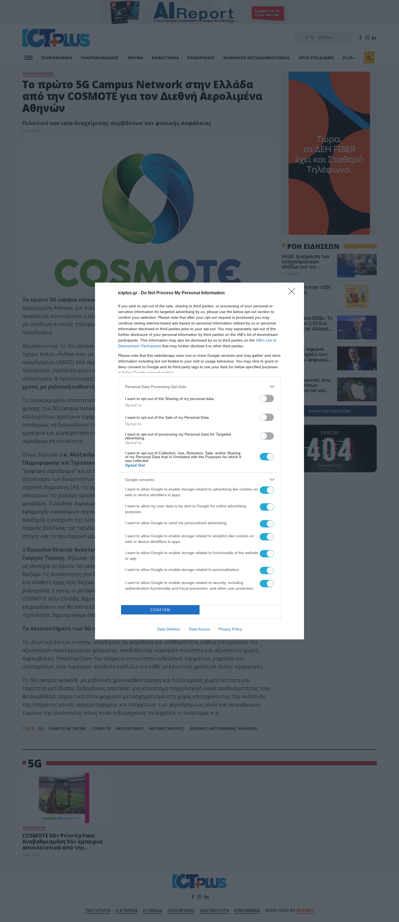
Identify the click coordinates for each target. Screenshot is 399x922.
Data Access (199, 629)
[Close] (293, 293)
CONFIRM (160, 610)
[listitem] (199, 386)
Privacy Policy (230, 629)
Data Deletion (168, 629)
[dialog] (199, 461)
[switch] (267, 398)
